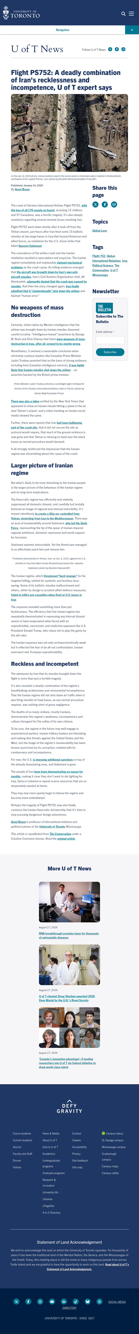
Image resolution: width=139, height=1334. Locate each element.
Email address (104, 331)
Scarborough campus (109, 1156)
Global (111, 256)
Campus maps (110, 1166)
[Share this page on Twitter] (95, 204)
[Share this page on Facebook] (105, 204)
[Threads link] (99, 1301)
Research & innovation (49, 1182)
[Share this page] (114, 204)
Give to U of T (50, 1146)
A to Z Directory (51, 1212)
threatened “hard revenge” (60, 576)
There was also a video (25, 401)
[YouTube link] (52, 1301)
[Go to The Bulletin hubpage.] (104, 308)
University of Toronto (52, 826)
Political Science (102, 265)
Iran (124, 260)
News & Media (51, 1133)
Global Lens (99, 230)
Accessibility (79, 1146)
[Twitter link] (110, 49)
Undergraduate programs (51, 1163)
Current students (22, 1140)
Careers (76, 1140)
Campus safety (110, 1173)
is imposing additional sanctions (53, 759)
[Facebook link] (117, 49)
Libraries (47, 1199)
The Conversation (60, 833)
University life (50, 1192)
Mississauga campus (114, 1146)
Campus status (114, 1133)
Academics (49, 1153)
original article (66, 838)
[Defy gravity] (69, 1103)
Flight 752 (98, 256)
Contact (76, 1133)
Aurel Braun (22, 189)
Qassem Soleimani (30, 245)
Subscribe (110, 352)
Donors (17, 1160)
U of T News (37, 49)
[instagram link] (123, 49)
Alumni (17, 1146)
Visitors (17, 1167)
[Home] (21, 12)
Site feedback (80, 1160)
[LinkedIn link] (64, 1301)
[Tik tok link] (76, 1301)
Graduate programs (54, 1173)
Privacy (76, 1153)
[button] (123, 13)
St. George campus (112, 1140)
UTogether (48, 1205)
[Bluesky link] (88, 1301)
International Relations (106, 260)
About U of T (50, 1140)
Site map (77, 1167)
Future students (22, 1133)
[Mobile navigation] (131, 13)
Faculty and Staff (22, 1153)
